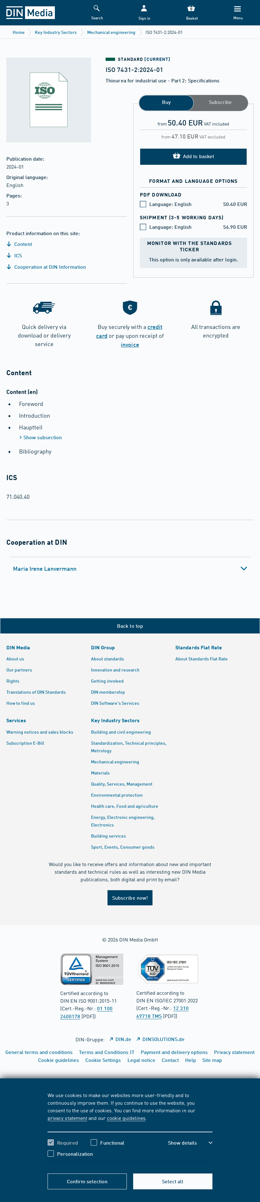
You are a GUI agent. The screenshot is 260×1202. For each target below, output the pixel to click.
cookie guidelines (126, 1117)
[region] (129, 1129)
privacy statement (67, 1117)
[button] (143, 12)
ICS (17, 255)
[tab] (130, 568)
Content (22, 244)
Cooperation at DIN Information (49, 267)
